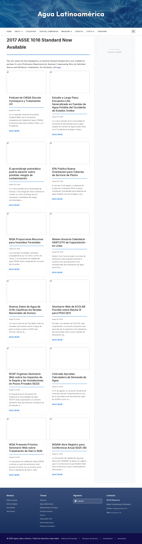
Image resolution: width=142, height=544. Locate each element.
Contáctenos (108, 538)
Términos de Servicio (90, 538)
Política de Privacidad (69, 538)
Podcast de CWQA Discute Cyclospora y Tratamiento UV (25, 101)
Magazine (65, 31)
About (18, 31)
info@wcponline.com (119, 508)
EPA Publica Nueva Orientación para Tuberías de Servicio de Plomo (68, 172)
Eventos (79, 31)
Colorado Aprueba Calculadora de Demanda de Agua (69, 377)
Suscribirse (11, 508)
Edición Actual (12, 500)
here (59, 67)
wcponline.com (116, 513)
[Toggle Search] (133, 31)
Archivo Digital (12, 504)
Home (9, 31)
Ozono (42, 515)
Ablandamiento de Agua (49, 508)
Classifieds (31, 31)
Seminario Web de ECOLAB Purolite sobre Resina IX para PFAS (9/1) (68, 310)
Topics (89, 31)
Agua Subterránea (46, 504)
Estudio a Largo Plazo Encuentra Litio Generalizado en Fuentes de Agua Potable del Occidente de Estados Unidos (69, 104)
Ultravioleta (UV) (46, 519)
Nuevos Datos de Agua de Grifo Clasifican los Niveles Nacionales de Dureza (25, 310)
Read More (14, 131)
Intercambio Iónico (47, 522)
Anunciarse (11, 511)
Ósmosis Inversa (46, 511)
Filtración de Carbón (47, 526)
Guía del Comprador (48, 31)
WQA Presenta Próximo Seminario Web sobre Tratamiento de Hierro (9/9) (25, 447)
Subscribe (102, 31)
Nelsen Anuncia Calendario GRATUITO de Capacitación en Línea (68, 242)
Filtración (43, 500)
